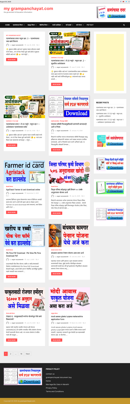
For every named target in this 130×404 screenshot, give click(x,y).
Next (28, 354)
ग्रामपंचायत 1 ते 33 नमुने (57, 57)
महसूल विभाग (31, 25)
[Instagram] (129, 1)
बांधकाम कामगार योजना (56, 250)
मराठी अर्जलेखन (56, 25)
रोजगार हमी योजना (10, 313)
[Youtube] (123, 1)
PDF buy (90, 25)
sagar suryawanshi (17, 45)
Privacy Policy (51, 388)
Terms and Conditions (55, 391)
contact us (50, 374)
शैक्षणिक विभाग (43, 25)
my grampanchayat (13, 35)
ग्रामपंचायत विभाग (18, 25)
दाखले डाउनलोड (55, 121)
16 (21, 354)
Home (7, 25)
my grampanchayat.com (28, 8)
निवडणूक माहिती (64, 121)
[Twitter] (126, 1)
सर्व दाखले (68, 25)
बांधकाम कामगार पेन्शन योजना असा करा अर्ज (67, 253)
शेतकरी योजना (9, 186)
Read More (12, 59)
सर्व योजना (79, 25)
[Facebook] (121, 1)
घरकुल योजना (54, 313)
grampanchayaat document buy (59, 377)
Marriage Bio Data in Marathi (57, 384)
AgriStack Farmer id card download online (23, 189)
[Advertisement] (110, 62)
